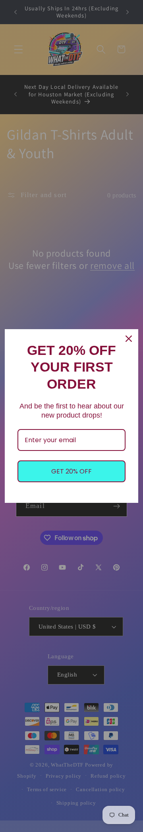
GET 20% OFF (71, 471)
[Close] (128, 338)
